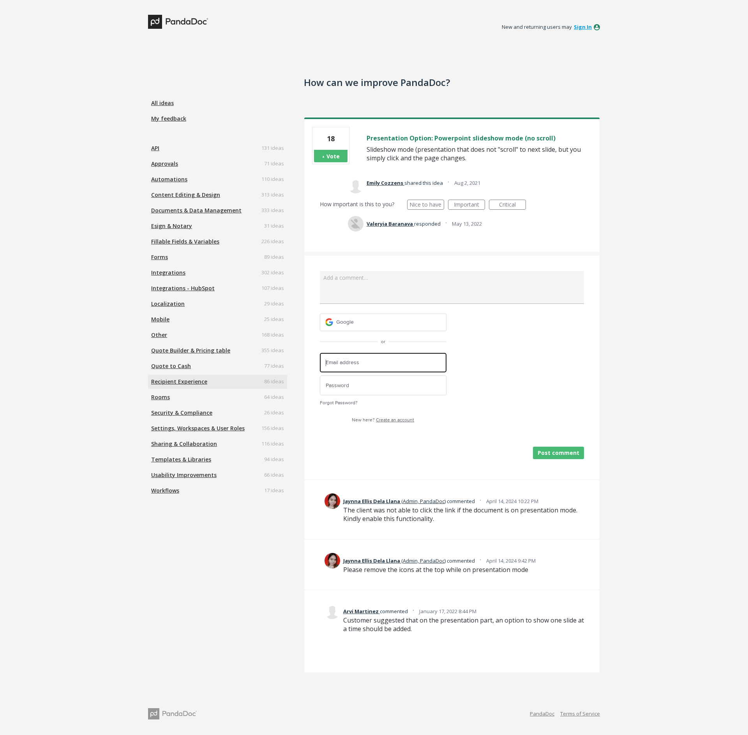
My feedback (168, 118)
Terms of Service (580, 713)
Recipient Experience (179, 381)
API (155, 148)
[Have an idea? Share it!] (178, 22)
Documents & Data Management (196, 210)
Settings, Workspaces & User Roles (198, 428)
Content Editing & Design (185, 194)
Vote (333, 156)
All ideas (162, 103)
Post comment (558, 452)
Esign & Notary (171, 226)
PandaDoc (542, 713)
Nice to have (426, 205)
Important (469, 205)
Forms (159, 257)
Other (159, 335)
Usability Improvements (184, 475)
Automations (169, 179)
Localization (168, 303)
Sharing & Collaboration (184, 443)
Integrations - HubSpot (183, 288)
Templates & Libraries (181, 459)
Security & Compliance (181, 412)
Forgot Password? (339, 403)
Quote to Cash (171, 366)
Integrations (168, 272)
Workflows (165, 490)
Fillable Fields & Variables (185, 241)
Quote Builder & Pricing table (190, 350)
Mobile (160, 319)
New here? (383, 420)
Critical (512, 205)
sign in (583, 26)
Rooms (160, 397)
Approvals (164, 163)
